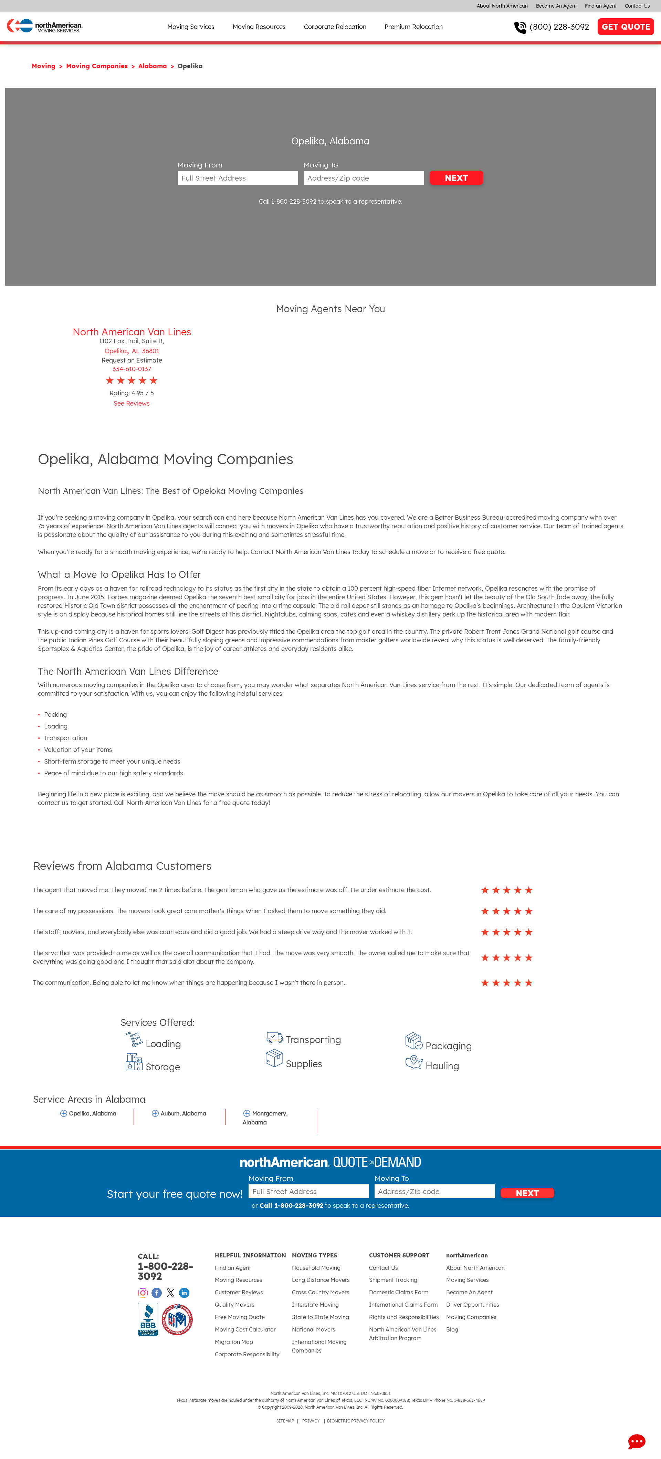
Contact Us (637, 6)
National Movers (313, 1329)
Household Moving (316, 1267)
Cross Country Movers (320, 1292)
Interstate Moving (315, 1304)
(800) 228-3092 (559, 26)
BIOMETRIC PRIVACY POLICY (356, 1421)
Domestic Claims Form (399, 1292)
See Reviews (132, 403)
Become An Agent (556, 6)
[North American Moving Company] (45, 37)
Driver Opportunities (472, 1304)
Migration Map (234, 1341)
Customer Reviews (239, 1292)
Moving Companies (98, 66)
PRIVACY (311, 1421)
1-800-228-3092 (165, 1267)
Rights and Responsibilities (404, 1317)
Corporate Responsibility (247, 1354)
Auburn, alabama (183, 1113)
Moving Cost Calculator (245, 1329)
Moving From (200, 165)
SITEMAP (285, 1421)
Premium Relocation (414, 27)
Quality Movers (234, 1304)
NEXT (456, 178)
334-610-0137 (132, 369)
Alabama (153, 66)
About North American (502, 6)
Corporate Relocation (335, 27)
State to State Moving (320, 1317)
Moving (44, 66)
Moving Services (190, 27)
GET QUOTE (626, 27)
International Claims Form (403, 1304)
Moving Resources (259, 27)
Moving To (321, 165)
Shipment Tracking (393, 1279)
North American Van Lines (132, 331)
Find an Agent (601, 6)
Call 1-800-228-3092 (287, 201)
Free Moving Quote (240, 1317)
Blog (452, 1329)
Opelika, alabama (92, 1113)
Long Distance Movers (321, 1279)
